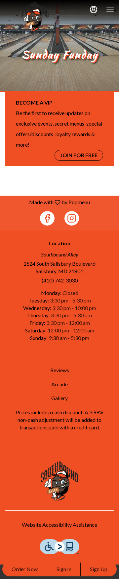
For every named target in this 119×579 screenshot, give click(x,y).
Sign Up (98, 569)
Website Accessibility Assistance (59, 524)
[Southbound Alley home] (34, 16)
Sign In (64, 569)
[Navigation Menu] (110, 9)
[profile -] (94, 9)
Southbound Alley (59, 480)
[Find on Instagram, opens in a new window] (71, 218)
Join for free (79, 155)
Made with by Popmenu (47, 202)
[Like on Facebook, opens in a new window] (47, 218)
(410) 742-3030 (60, 280)
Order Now (25, 569)
